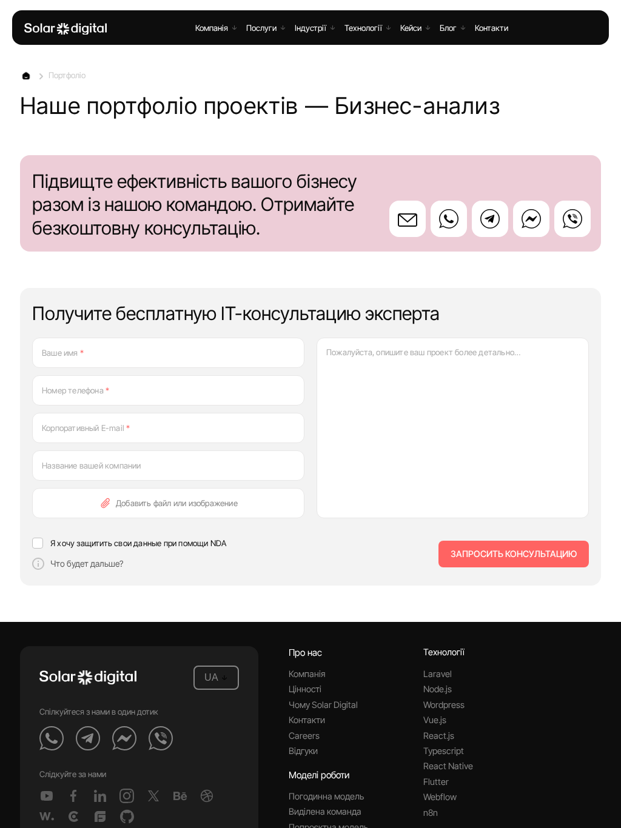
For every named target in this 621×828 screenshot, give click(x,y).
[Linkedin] (100, 796)
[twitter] (153, 796)
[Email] (407, 219)
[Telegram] (490, 219)
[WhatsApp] (449, 219)
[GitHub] (126, 816)
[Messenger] (531, 219)
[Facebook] (73, 796)
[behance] (180, 796)
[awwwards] (46, 816)
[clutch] (73, 816)
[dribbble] (207, 796)
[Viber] (572, 219)
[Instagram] (126, 796)
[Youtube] (46, 796)
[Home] (65, 29)
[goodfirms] (100, 816)
